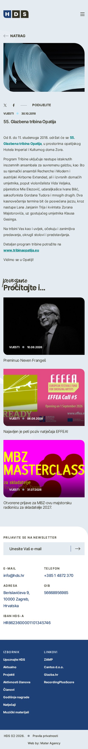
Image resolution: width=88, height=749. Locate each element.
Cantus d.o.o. (54, 667)
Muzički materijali (16, 712)
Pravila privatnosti (45, 736)
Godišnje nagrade (16, 697)
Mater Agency (50, 743)
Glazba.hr (51, 674)
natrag (17, 35)
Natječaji (9, 705)
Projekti (9, 674)
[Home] (16, 14)
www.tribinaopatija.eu (21, 250)
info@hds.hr (13, 575)
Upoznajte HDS (14, 659)
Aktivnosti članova (16, 682)
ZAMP (48, 659)
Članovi (9, 690)
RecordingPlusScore (59, 682)
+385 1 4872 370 (58, 575)
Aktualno (9, 667)
